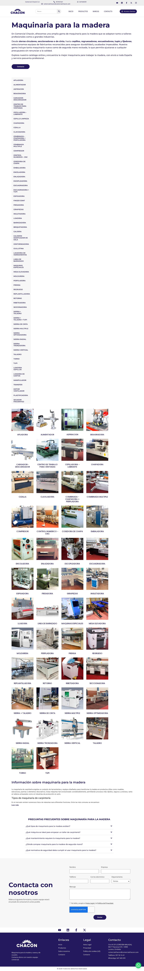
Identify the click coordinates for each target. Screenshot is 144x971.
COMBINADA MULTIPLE (19, 145)
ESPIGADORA (19, 196)
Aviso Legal (90, 903)
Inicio (70, 11)
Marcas (96, 11)
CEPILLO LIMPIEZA (21, 119)
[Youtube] (117, 3)
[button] (69, 826)
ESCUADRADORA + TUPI (21, 191)
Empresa (104, 867)
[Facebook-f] (126, 3)
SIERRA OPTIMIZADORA (20, 334)
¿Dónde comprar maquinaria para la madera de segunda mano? (54, 844)
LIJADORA (18, 218)
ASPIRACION (19, 89)
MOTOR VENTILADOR (19, 390)
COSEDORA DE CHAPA (19, 162)
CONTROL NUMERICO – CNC (21, 156)
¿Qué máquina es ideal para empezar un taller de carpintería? (53, 832)
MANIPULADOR (20, 380)
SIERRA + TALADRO (17, 312)
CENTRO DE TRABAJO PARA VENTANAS (20, 106)
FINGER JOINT (19, 201)
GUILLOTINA (19, 248)
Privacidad (87, 948)
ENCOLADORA (19, 172)
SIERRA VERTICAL (21, 350)
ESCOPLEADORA (20, 181)
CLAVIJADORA (19, 132)
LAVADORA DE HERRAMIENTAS (20, 254)
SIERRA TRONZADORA (19, 345)
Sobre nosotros (64, 951)
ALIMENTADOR (20, 85)
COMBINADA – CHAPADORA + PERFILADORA (19, 138)
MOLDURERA (19, 276)
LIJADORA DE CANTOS (19, 375)
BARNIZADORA (20, 223)
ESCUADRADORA (21, 185)
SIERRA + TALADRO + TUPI (20, 319)
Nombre (72, 867)
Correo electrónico (97, 877)
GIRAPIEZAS (19, 209)
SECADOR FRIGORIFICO (19, 401)
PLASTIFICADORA (21, 395)
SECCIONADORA (20, 307)
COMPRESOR (19, 151)
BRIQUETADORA (20, 227)
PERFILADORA (19, 281)
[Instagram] (136, 3)
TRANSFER (18, 385)
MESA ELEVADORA (21, 272)
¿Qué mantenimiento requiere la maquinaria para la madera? (53, 838)
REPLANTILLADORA (22, 294)
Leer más (15, 805)
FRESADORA (19, 205)
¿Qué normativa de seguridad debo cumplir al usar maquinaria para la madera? (61, 850)
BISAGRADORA (20, 93)
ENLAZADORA (19, 177)
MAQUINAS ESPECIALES (19, 266)
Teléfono (72, 877)
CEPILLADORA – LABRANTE (20, 113)
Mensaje (72, 887)
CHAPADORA (19, 123)
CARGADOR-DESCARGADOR (20, 99)
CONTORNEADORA (21, 244)
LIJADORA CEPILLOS (18, 368)
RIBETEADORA (20, 303)
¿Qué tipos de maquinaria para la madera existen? (48, 826)
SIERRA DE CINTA (21, 324)
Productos (83, 11)
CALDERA (17, 231)
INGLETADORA (19, 214)
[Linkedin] (122, 3)
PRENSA (17, 285)
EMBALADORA (19, 168)
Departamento (117, 877)
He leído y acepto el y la (92, 903)
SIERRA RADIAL (20, 339)
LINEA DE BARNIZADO (19, 260)
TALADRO (17, 354)
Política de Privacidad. (105, 903)
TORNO (16, 359)
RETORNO (18, 298)
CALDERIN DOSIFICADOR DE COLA (21, 238)
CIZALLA (17, 127)
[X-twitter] (131, 3)
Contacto (108, 11)
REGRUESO (18, 289)
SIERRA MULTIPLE (21, 329)
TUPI (15, 363)
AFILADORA (18, 80)
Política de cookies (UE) (91, 951)
